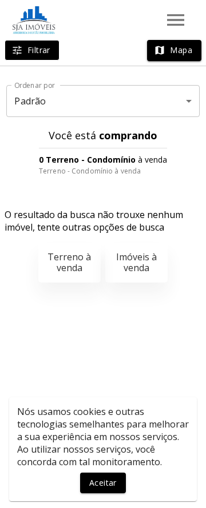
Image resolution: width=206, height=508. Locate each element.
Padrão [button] (30, 101)
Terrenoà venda (69, 262)
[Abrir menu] (175, 20)
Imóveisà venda (136, 262)
